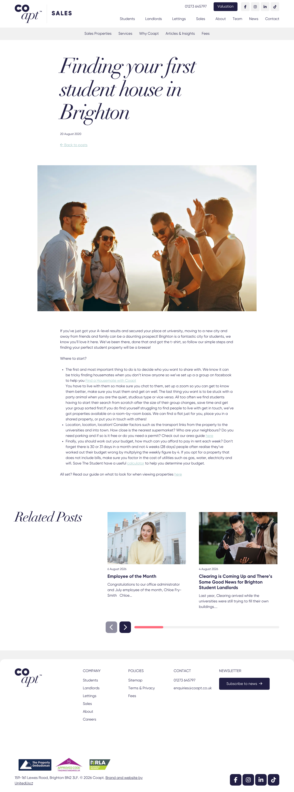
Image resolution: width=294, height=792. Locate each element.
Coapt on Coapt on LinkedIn (265, 6)
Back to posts (74, 145)
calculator (135, 463)
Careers (89, 719)
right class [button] (125, 627)
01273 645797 (196, 7)
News (253, 19)
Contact (272, 19)
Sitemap (135, 680)
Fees (205, 34)
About (220, 19)
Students (127, 19)
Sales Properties (98, 34)
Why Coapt (149, 34)
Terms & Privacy (141, 688)
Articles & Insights (180, 34)
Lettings (179, 19)
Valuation (226, 7)
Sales (200, 19)
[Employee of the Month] (146, 538)
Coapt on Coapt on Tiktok (275, 6)
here (209, 436)
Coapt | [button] (31, 14)
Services (125, 34)
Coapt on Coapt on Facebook (245, 6)
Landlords (153, 19)
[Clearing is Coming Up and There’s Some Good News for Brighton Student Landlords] (238, 538)
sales (62, 14)
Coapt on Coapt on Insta (255, 6)
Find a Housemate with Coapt (110, 381)
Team (237, 19)
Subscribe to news (241, 684)
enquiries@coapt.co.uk (192, 688)
